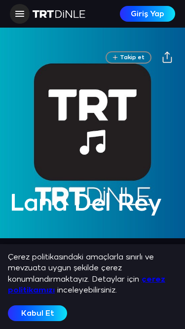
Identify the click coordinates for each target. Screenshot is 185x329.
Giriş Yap (147, 14)
